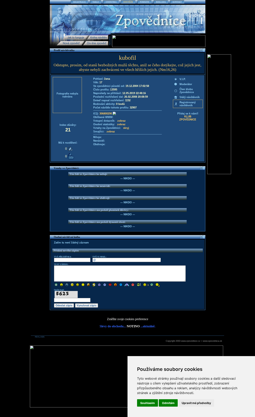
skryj (126, 127)
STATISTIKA (111, 2)
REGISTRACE (79, 2)
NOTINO (133, 326)
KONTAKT (177, 2)
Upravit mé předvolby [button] (196, 403)
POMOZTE (144, 2)
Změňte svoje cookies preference (127, 319)
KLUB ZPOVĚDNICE (187, 118)
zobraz (121, 120)
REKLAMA (161, 2)
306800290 (105, 113)
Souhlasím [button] (147, 403)
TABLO (95, 2)
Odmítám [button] (168, 403)
